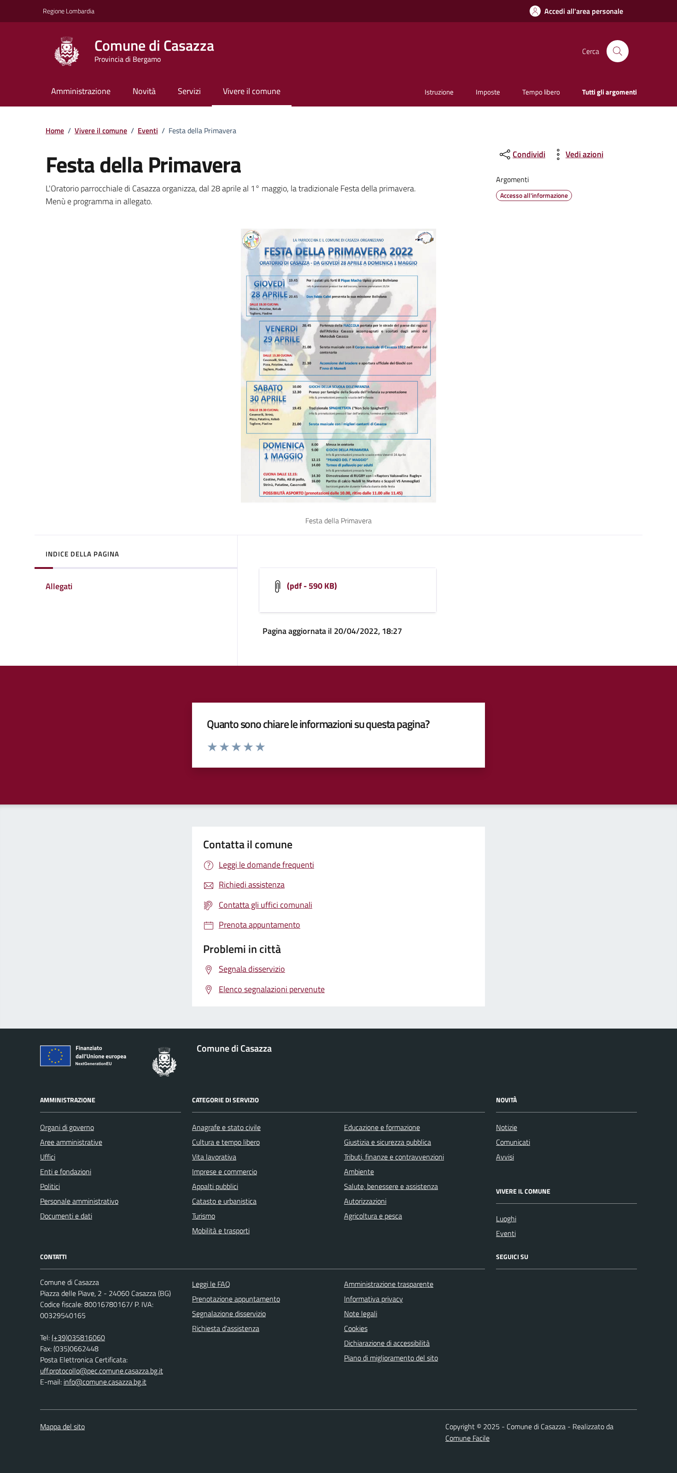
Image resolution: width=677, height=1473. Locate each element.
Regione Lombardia (68, 11)
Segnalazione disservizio (229, 1313)
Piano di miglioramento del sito (391, 1357)
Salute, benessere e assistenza (391, 1186)
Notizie (506, 1127)
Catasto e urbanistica (224, 1201)
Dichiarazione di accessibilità (387, 1343)
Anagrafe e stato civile (226, 1127)
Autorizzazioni (365, 1201)
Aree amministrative (71, 1142)
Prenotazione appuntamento (236, 1298)
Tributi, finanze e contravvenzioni (394, 1156)
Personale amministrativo (79, 1201)
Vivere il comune (101, 130)
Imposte (488, 92)
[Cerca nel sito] (618, 51)
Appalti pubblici (215, 1186)
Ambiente (359, 1171)
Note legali (360, 1313)
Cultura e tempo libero (226, 1142)
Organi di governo (67, 1127)
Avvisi (505, 1156)
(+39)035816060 (78, 1337)
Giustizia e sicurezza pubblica (387, 1142)
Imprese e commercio (224, 1171)
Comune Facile (467, 1437)
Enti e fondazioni (65, 1171)
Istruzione (439, 92)
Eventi (148, 130)
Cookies (356, 1328)
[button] (576, 11)
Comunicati (513, 1142)
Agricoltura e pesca (373, 1215)
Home (55, 130)
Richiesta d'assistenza (225, 1328)
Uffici (47, 1156)
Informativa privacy (373, 1298)
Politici (50, 1186)
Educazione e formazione (382, 1127)
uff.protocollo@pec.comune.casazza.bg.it (101, 1370)
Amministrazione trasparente (388, 1284)
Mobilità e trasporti (221, 1230)
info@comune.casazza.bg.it (105, 1381)
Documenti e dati (66, 1215)
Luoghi (506, 1218)
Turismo (203, 1215)
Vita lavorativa (214, 1156)
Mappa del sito (62, 1426)
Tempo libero (541, 92)
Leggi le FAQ (211, 1284)
